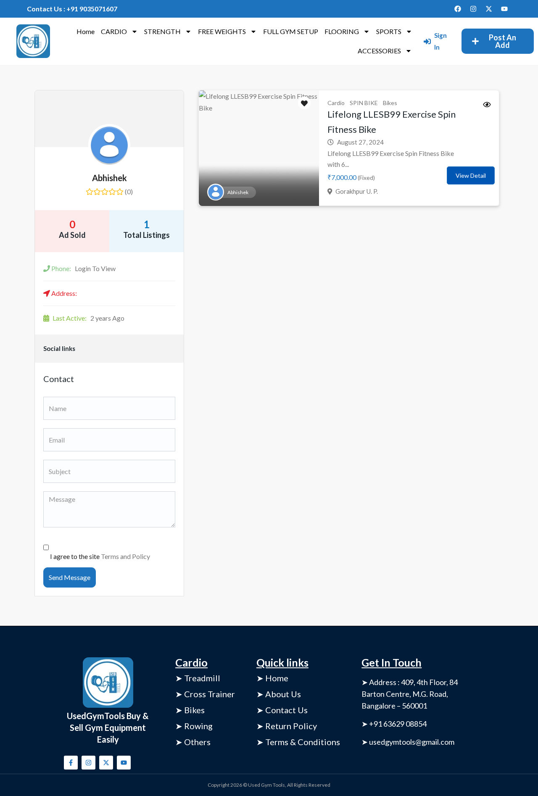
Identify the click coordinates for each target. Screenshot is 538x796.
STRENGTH (162, 31)
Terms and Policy (125, 556)
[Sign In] (427, 41)
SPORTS (388, 31)
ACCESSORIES (379, 51)
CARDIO (114, 31)
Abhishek (109, 178)
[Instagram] (473, 9)
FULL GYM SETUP (290, 31)
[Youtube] (504, 9)
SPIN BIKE (364, 102)
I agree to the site (100, 556)
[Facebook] (457, 9)
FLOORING (341, 31)
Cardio (336, 102)
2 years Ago (88, 318)
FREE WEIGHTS (222, 31)
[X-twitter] (489, 9)
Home (85, 31)
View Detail (471, 175)
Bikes (390, 102)
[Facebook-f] (71, 763)
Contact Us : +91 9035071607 (72, 9)
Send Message (69, 577)
